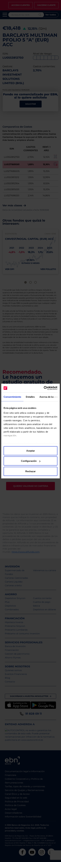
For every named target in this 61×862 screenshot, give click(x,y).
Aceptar (30, 450)
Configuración (29, 461)
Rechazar (30, 471)
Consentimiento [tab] (12, 396)
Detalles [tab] (30, 396)
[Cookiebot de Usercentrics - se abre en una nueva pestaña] (43, 388)
